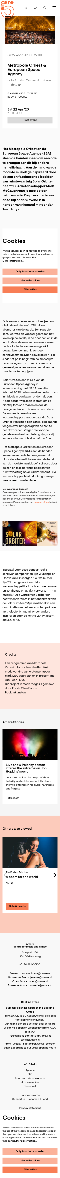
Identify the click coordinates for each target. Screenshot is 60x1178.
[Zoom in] (4, 544)
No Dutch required (17, 97)
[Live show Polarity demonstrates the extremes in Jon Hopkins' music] (30, 744)
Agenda (30, 1070)
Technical (30, 1086)
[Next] (55, 875)
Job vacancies (30, 1082)
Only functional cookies (30, 271)
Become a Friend (38, 1099)
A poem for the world (22, 877)
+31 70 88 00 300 (30, 964)
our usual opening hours (41, 1048)
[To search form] (44, 7)
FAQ (30, 1074)
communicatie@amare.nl (35, 973)
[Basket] (35, 7)
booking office (41, 502)
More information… (13, 261)
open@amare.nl (38, 981)
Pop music (32, 93)
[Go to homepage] (6, 6)
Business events (30, 1095)
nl (25, 8)
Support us (18, 1099)
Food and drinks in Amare (30, 1078)
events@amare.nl (41, 977)
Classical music (16, 93)
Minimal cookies (30, 280)
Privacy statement (30, 1108)
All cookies (30, 289)
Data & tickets (17, 906)
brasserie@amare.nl (40, 985)
